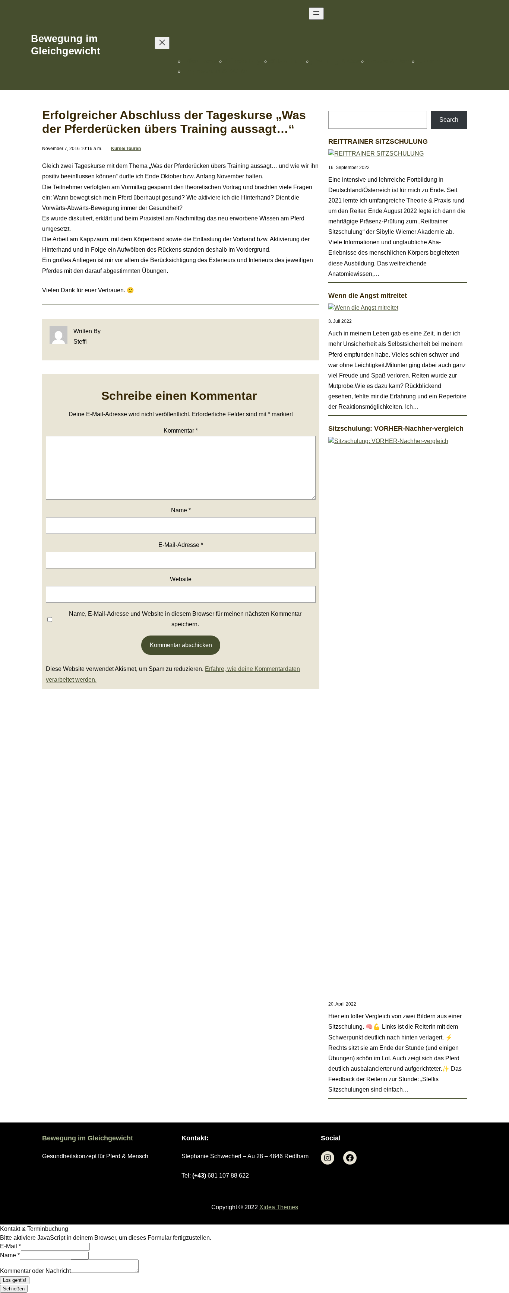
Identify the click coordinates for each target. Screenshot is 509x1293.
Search (448, 120)
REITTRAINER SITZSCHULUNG (378, 141)
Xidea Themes (278, 1207)
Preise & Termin (393, 61)
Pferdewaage (205, 61)
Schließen (14, 1289)
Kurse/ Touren (126, 148)
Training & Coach (340, 61)
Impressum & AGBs (215, 71)
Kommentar (181, 430)
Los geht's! (14, 1280)
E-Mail (10, 1246)
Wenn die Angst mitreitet (367, 295)
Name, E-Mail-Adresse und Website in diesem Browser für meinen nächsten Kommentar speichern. (185, 619)
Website (181, 579)
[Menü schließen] (162, 43)
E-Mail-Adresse (180, 545)
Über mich (434, 61)
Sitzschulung (292, 61)
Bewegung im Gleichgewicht (65, 45)
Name (181, 510)
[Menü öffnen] (316, 13)
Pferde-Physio (248, 61)
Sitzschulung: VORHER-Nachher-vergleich (396, 428)
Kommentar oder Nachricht (35, 1271)
